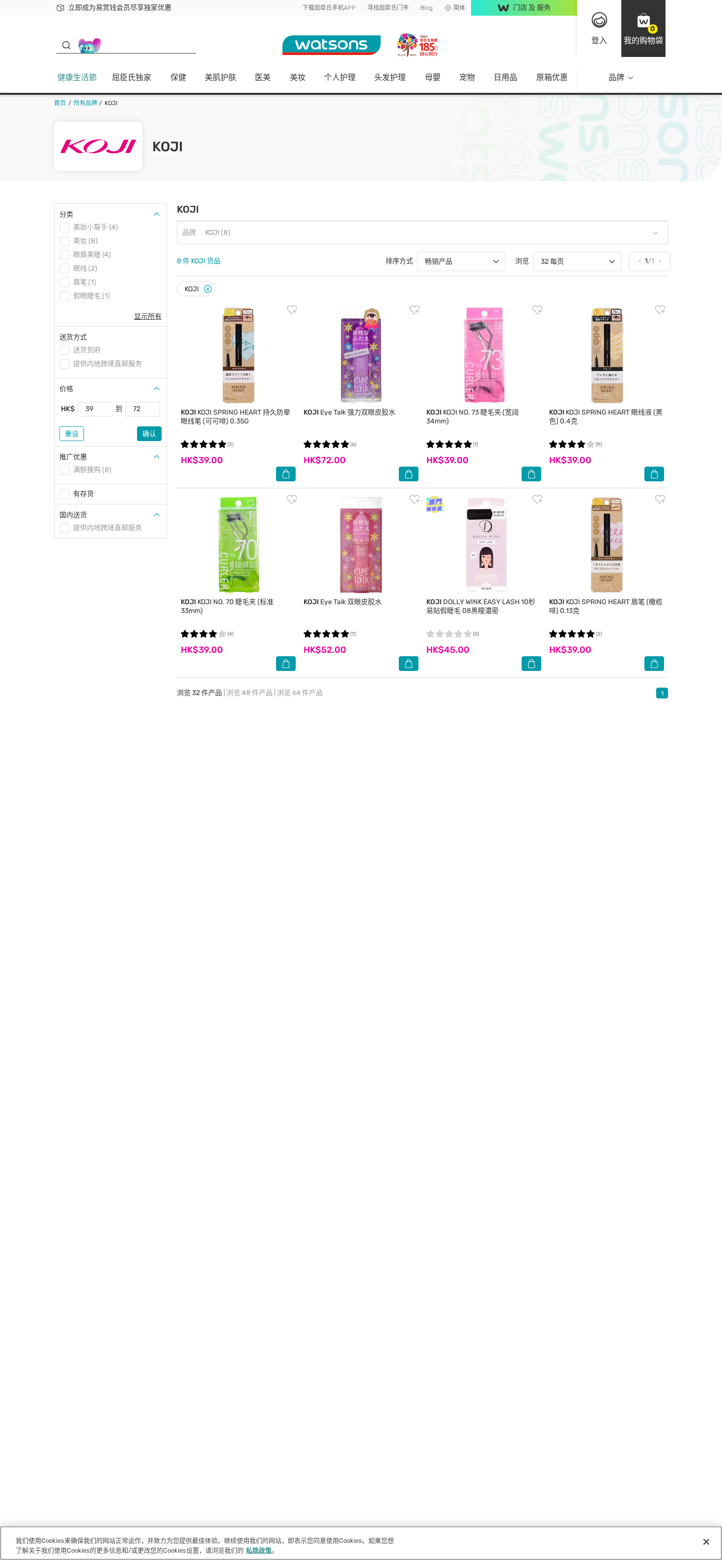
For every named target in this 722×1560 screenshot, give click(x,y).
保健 (178, 77)
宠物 (467, 77)
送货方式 (73, 337)
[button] (643, 28)
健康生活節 (77, 77)
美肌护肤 (220, 77)
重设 (72, 434)
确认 (149, 434)
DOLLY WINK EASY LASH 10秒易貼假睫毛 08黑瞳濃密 (480, 606)
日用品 (505, 77)
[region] (361, 1543)
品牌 (616, 77)
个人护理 (340, 77)
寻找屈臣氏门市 (388, 7)
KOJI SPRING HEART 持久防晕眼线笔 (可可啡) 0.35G (235, 416)
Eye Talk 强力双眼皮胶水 (349, 412)
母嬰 (433, 77)
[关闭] (706, 1542)
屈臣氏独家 (131, 77)
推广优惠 (73, 457)
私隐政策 (259, 1550)
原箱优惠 (552, 77)
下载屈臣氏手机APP (329, 7)
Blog (426, 7)
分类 (66, 214)
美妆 (297, 77)
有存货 (83, 494)
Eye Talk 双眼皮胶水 (343, 602)
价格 (66, 389)
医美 (263, 77)
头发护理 (390, 77)
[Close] (208, 289)
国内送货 (73, 515)
